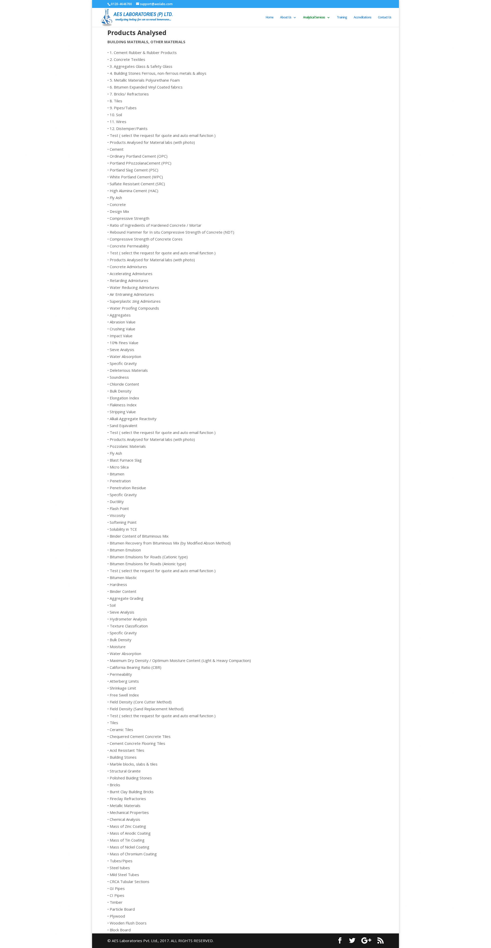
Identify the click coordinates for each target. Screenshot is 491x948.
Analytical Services (314, 17)
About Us (285, 17)
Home (269, 17)
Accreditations (362, 17)
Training (342, 17)
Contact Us (384, 17)
